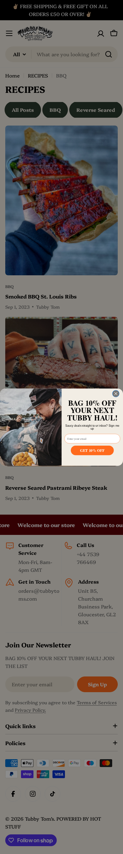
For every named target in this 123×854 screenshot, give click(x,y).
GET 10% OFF (92, 450)
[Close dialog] (116, 393)
